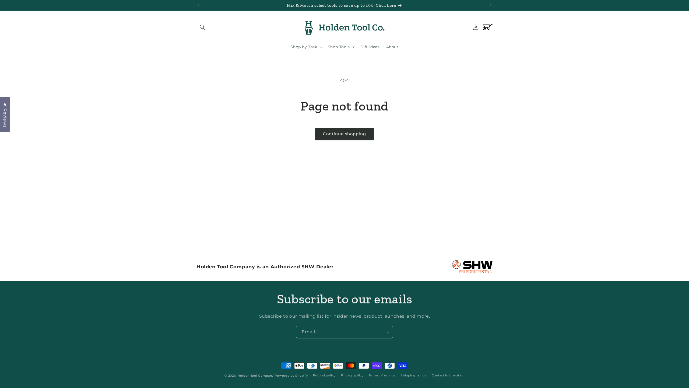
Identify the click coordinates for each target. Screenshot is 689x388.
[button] (202, 27)
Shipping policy (413, 375)
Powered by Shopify (291, 375)
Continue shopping (344, 133)
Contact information (448, 375)
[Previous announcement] (198, 5)
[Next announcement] (491, 5)
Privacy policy (352, 375)
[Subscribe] (387, 332)
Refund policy (324, 375)
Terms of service (382, 375)
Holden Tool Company (256, 375)
